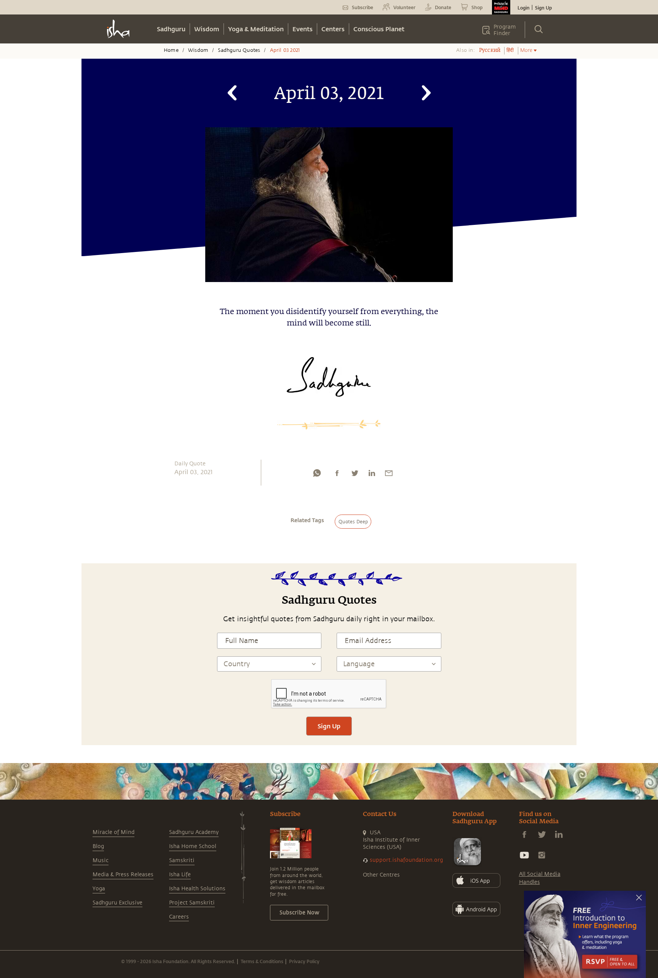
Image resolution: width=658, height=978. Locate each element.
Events (302, 29)
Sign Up (543, 8)
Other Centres (381, 875)
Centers (333, 29)
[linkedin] (371, 475)
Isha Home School (192, 846)
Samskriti (182, 860)
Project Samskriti (192, 903)
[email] (388, 475)
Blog (98, 846)
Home (171, 50)
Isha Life (180, 874)
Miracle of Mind (113, 832)
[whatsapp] (316, 475)
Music (101, 860)
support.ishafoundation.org (406, 860)
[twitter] (354, 475)
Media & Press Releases (123, 874)
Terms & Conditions (262, 961)
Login (523, 8)
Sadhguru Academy (194, 832)
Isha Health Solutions (197, 888)
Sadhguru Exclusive (117, 903)
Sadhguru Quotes (239, 50)
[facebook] (337, 475)
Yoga (99, 888)
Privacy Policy (304, 961)
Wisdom (206, 29)
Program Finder (505, 30)
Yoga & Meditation (256, 29)
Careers (179, 917)
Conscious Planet (378, 29)
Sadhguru (171, 29)
